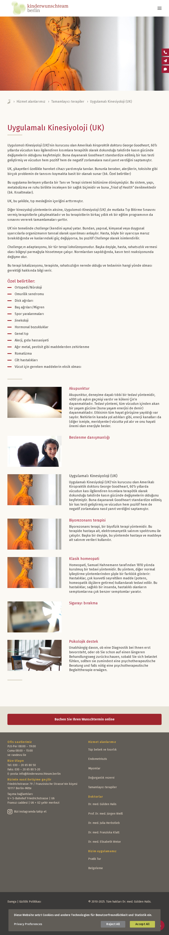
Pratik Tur (94, 859)
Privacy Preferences (28, 924)
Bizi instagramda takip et (30, 811)
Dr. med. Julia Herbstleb (104, 823)
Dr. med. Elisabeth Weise (104, 842)
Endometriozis (97, 759)
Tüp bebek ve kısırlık (102, 749)
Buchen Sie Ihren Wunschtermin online (85, 719)
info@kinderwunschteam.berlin (40, 774)
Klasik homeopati (84, 558)
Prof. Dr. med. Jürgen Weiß (105, 813)
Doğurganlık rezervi (101, 777)
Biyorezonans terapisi (87, 520)
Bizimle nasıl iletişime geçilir (29, 779)
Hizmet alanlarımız (30, 101)
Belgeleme (95, 868)
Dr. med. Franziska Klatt (103, 832)
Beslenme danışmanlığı (89, 437)
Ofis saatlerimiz (19, 742)
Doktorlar (95, 796)
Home (9, 102)
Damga (11, 901)
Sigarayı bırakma (83, 603)
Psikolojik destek (83, 641)
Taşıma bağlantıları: (20, 794)
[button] (159, 8)
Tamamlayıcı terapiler (67, 101)
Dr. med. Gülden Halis (102, 804)
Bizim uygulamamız (102, 851)
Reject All (113, 924)
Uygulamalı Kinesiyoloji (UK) (93, 476)
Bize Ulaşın (15, 761)
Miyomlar (94, 768)
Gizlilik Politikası (30, 901)
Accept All (142, 924)
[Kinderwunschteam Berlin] (45, 8)
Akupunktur (79, 388)
